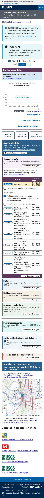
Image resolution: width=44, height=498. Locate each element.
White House (25, 493)
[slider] (38, 109)
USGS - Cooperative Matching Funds (15, 462)
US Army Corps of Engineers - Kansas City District (20, 451)
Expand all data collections (15, 153)
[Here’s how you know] (22, 2)
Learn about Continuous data (15, 174)
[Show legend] (40, 408)
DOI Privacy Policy (8, 484)
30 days (23, 61)
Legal (19, 484)
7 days (14, 61)
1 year (32, 61)
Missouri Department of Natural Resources (17, 440)
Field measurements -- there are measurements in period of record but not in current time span (24, 198)
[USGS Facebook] (30, 488)
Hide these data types (32, 166)
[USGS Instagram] (41, 488)
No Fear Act (35, 493)
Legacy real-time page (21, 22)
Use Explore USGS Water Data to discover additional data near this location (18, 376)
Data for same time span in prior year (21, 204)
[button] (22, 395)
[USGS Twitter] (28, 488)
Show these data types (31, 288)
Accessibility (27, 484)
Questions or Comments (22, 480)
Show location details (32, 357)
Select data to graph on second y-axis (21, 188)
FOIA (3, 496)
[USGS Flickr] (36, 488)
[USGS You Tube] (38, 488)
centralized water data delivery (26, 36)
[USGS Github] (33, 488)
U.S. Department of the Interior (14, 490)
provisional (37, 111)
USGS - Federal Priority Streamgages (15, 472)
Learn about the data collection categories (19, 150)
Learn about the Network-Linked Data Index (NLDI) (20, 421)
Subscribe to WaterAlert (12, 78)
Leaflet (10, 415)
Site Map (36, 484)
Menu (41, 8)
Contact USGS (7, 487)
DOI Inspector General (10, 493)
